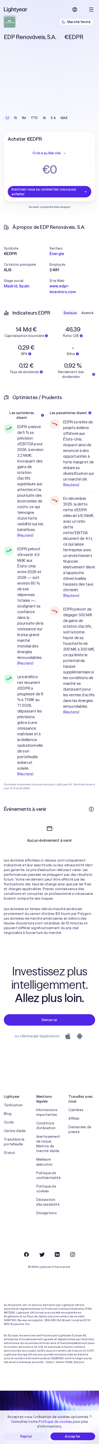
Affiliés (73, 1118)
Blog (7, 1114)
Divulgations (46, 1213)
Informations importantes (46, 1112)
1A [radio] (44, 118)
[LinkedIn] (57, 1254)
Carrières (75, 1110)
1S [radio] (15, 118)
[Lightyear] (16, 9)
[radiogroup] (37, 118)
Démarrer (49, 1020)
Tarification (13, 1105)
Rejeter (26, 1436)
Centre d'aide (15, 1131)
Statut (9, 1153)
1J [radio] (7, 118)
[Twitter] (42, 1254)
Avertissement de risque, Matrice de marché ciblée (48, 1143)
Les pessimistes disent (68, 413)
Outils (9, 1122)
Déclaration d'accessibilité (47, 1202)
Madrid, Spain (16, 286)
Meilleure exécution (44, 1161)
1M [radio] (24, 118)
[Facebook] (26, 1254)
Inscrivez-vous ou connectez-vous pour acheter (44, 191)
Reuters (25, 535)
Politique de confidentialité (48, 1175)
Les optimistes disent (21, 415)
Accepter (72, 1436)
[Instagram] (72, 1254)
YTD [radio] (34, 118)
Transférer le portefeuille (14, 1141)
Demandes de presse (79, 1129)
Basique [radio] (70, 313)
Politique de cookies (46, 1188)
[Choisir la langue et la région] (75, 9)
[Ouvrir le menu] (91, 9)
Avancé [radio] (87, 313)
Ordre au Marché (46, 153)
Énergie (57, 253)
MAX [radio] (64, 118)
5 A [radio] (53, 118)
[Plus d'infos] (91, 809)
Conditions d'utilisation (46, 1125)
